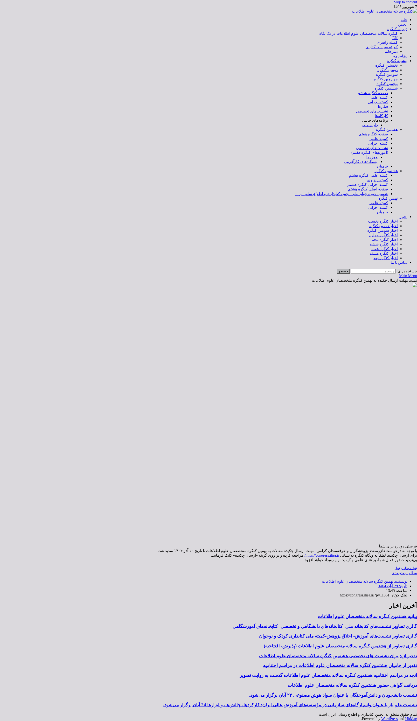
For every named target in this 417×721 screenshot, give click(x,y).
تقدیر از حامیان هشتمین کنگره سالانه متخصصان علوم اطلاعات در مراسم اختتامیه (340, 665)
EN (395, 38)
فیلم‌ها (383, 107)
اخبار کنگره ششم (383, 244)
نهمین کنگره (388, 198)
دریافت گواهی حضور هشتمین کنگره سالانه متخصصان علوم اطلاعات (352, 685)
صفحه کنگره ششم (373, 93)
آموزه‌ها (372, 157)
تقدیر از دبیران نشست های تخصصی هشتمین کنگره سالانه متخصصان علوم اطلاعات (338, 655)
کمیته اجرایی (378, 102)
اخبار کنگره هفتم (384, 249)
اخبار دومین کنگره (383, 226)
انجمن (402, 24)
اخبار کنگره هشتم (383, 253)
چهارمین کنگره (386, 79)
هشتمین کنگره (386, 171)
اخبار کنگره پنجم (384, 240)
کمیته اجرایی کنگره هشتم (367, 184)
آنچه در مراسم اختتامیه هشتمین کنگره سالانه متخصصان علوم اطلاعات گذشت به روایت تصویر (328, 675)
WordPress (389, 719)
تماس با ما (399, 262)
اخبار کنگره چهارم (383, 235)
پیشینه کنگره (397, 61)
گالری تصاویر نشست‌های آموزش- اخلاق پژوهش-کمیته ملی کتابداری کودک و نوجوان (338, 635)
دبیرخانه (391, 51)
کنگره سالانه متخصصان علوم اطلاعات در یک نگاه (358, 33)
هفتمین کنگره (387, 129)
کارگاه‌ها (381, 116)
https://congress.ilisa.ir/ (322, 555)
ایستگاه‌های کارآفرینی (361, 162)
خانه (404, 20)
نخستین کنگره (386, 65)
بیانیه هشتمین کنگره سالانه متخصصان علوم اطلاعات (367, 616)
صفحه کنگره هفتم (373, 134)
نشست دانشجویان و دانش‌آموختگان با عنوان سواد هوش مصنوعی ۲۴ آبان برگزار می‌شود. (333, 695)
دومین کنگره (387, 70)
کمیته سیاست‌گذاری (382, 47)
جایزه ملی (370, 125)
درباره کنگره (397, 29)
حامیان (382, 166)
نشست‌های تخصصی (372, 111)
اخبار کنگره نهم (385, 258)
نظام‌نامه (400, 56)
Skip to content (405, 2)
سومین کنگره (387, 74)
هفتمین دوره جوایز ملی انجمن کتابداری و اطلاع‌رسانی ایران (341, 194)
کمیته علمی (378, 97)
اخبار (403, 217)
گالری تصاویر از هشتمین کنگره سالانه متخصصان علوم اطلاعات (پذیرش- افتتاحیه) (340, 645)
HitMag (411, 719)
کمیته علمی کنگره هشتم (368, 175)
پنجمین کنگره (387, 84)
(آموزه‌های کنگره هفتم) (369, 152)
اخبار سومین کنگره (382, 230)
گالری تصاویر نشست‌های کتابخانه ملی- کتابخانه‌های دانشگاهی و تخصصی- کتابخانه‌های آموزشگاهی (325, 626)
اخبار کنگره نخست (383, 221)
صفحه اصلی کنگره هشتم (368, 189)
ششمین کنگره (386, 88)
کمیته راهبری (387, 42)
